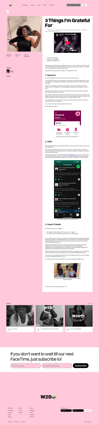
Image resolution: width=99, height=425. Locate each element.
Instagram (32, 410)
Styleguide (10, 421)
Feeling (45, 5)
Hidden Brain (72, 154)
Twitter (31, 412)
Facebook (32, 414)
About (20, 410)
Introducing (25, 5)
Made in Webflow (87, 421)
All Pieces (51, 5)
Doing (38, 5)
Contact (20, 412)
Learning (32, 5)
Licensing (16, 421)
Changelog (22, 421)
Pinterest (32, 416)
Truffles (59, 228)
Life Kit (65, 154)
